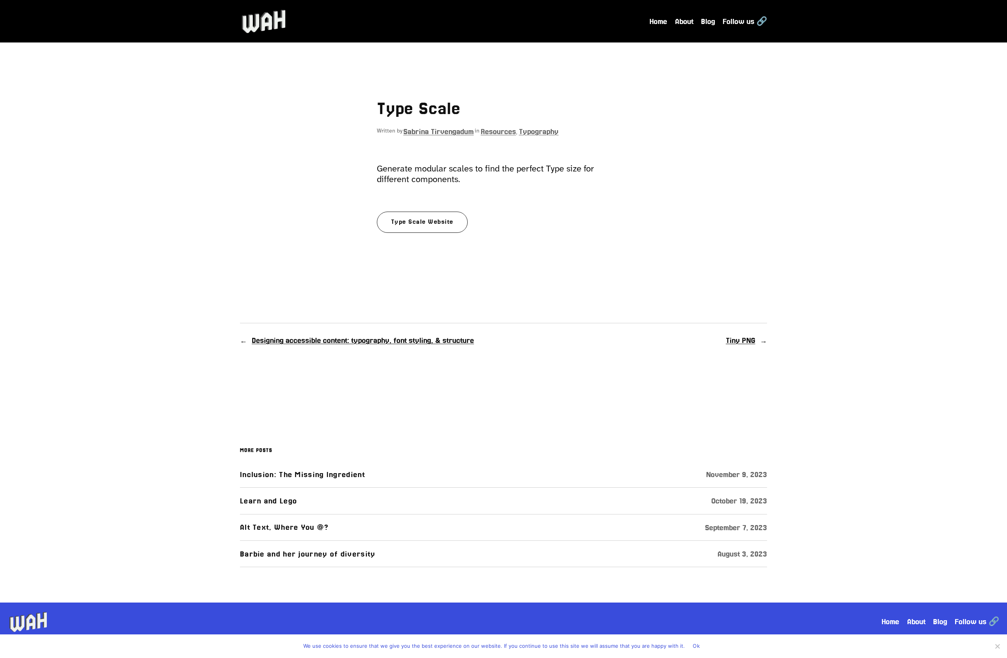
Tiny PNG (740, 340)
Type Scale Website (422, 221)
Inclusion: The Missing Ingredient (302, 474)
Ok (696, 646)
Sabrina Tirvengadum (438, 131)
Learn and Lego (268, 500)
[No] (997, 646)
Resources (498, 131)
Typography (539, 131)
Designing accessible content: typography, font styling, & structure (363, 340)
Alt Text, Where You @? (284, 527)
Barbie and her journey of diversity (308, 553)
